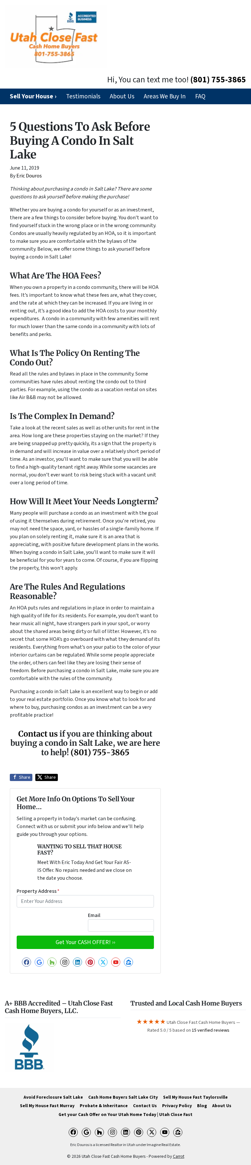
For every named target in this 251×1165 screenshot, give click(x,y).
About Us (122, 96)
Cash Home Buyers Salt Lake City (123, 1097)
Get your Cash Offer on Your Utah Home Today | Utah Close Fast (125, 1114)
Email (94, 915)
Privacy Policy (177, 1106)
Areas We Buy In (165, 96)
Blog (202, 1106)
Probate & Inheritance (104, 1106)
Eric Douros (29, 175)
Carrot (178, 1156)
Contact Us (145, 1106)
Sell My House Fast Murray (47, 1106)
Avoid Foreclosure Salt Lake (53, 1097)
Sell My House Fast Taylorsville (195, 1097)
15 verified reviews (210, 1030)
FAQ (200, 96)
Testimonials (83, 96)
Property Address (38, 891)
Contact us (38, 734)
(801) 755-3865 (218, 80)
